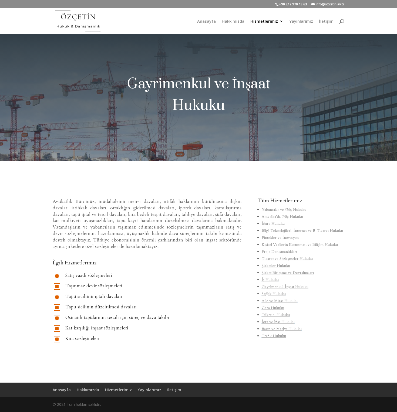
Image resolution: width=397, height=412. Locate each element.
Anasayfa (206, 21)
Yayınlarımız (301, 21)
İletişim (326, 21)
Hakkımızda (233, 21)
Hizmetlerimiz (264, 21)
